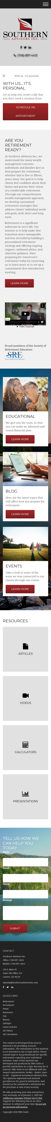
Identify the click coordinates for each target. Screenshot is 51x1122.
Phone (6, 884)
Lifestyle (7, 1023)
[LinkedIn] (29, 47)
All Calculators (10, 1034)
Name (6, 852)
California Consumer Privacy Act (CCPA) (22, 1098)
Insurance (8, 1012)
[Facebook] (21, 47)
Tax (4, 1016)
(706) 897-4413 (27, 55)
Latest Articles (10, 1027)
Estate (6, 1009)
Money (6, 1020)
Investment (8, 1005)
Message (7, 900)
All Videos (8, 1031)
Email (6, 868)
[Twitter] (25, 47)
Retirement (8, 1001)
